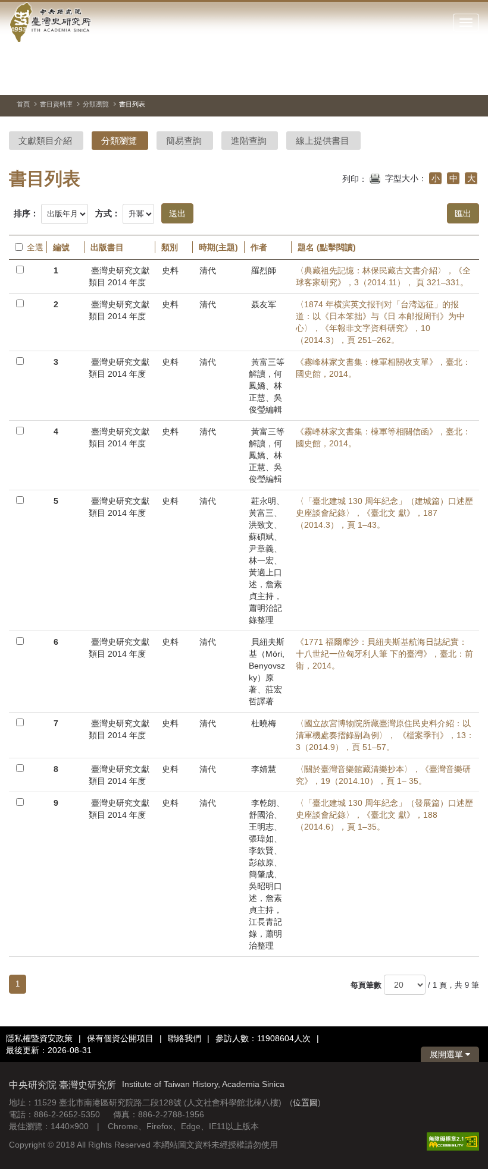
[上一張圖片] (427, 80)
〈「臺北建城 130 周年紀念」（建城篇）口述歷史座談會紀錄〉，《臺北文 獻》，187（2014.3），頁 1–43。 (384, 513)
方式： (107, 213)
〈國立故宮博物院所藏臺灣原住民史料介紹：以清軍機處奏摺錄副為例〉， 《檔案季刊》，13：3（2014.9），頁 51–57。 (385, 735)
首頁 (23, 104)
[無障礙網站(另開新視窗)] (453, 1140)
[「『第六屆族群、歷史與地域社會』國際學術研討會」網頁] (470, 80)
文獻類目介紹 (45, 141)
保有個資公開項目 (120, 1038)
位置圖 (305, 1102)
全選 (33, 247)
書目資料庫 (56, 104)
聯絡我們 (184, 1038)
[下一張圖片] (449, 80)
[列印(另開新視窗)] (375, 177)
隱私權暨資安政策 (39, 1038)
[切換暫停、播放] (406, 80)
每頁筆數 (366, 985)
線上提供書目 (322, 141)
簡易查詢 (184, 141)
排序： (26, 213)
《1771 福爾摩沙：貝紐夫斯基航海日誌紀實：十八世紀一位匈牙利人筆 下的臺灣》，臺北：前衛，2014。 (384, 653)
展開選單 (447, 1054)
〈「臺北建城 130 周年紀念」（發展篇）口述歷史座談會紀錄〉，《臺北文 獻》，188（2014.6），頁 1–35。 (384, 814)
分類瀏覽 (96, 104)
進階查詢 (249, 141)
